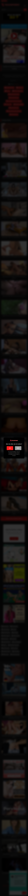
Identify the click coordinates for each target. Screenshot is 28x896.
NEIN (18, 448)
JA (10, 448)
